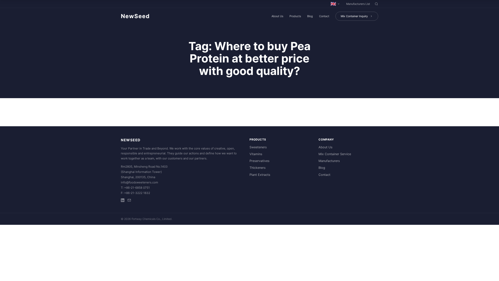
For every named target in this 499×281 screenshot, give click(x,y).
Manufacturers (329, 161)
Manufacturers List (358, 3)
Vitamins (256, 154)
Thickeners (257, 168)
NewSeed (135, 16)
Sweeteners (258, 147)
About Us (277, 16)
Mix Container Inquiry (354, 16)
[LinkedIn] (122, 201)
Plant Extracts (260, 175)
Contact (324, 16)
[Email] (129, 201)
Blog (310, 16)
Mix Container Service (335, 154)
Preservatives (259, 161)
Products (295, 16)
